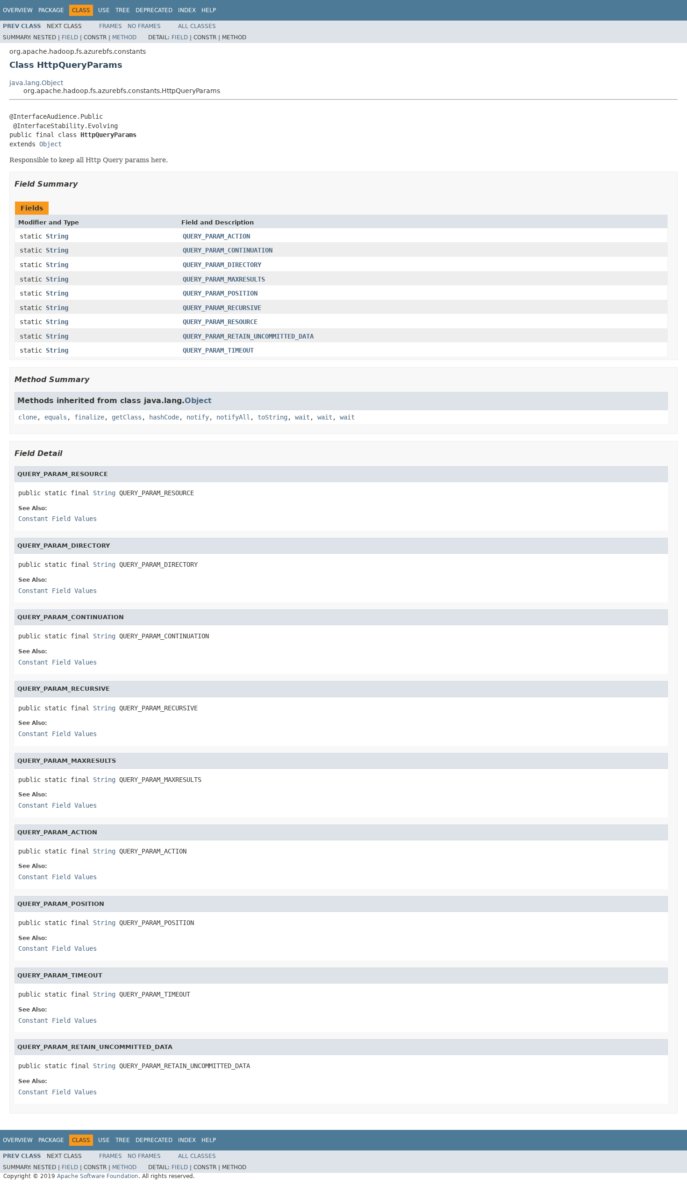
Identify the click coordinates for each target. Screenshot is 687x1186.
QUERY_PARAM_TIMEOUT (218, 350)
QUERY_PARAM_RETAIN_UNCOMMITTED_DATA (248, 336)
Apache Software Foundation (97, 1176)
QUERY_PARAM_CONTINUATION (227, 250)
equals (55, 417)
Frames (110, 26)
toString (272, 417)
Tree (122, 10)
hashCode (164, 417)
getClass (127, 417)
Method (124, 37)
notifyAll (233, 417)
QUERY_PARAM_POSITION (220, 293)
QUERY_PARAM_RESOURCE (220, 321)
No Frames (144, 26)
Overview (18, 10)
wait (302, 417)
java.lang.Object (36, 83)
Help (208, 10)
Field (70, 37)
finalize (89, 417)
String (57, 236)
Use (104, 10)
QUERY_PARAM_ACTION (216, 236)
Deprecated (154, 10)
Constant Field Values (57, 518)
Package (51, 10)
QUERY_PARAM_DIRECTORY (222, 264)
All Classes (197, 26)
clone (27, 417)
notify (197, 417)
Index (187, 10)
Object (50, 144)
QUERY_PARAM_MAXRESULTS (224, 279)
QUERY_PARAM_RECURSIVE (222, 307)
